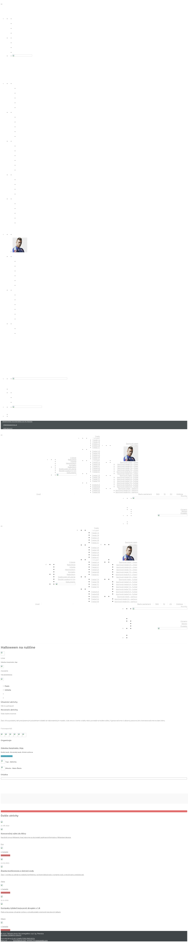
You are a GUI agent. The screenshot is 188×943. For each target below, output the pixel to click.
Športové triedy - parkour (27, 323)
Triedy (4, 78)
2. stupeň (18, 141)
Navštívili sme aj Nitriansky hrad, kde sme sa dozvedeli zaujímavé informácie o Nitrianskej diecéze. (36, 837)
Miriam (3, 919)
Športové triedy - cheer (26, 256)
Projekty (17, 402)
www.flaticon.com (19, 940)
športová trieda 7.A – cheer (31, 270)
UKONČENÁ (5, 855)
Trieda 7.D (22, 193)
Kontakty (18, 32)
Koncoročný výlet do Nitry (13, 833)
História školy (20, 28)
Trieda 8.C (22, 213)
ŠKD (3, 346)
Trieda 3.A (22, 117)
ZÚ (2, 360)
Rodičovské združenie (25, 42)
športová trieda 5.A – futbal (31, 294)
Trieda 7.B (22, 184)
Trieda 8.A (22, 203)
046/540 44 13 (7, 428)
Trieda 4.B (22, 131)
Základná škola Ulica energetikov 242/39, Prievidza (17, 421)
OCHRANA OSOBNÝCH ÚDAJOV (11, 935)
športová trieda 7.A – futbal (31, 304)
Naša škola (19, 18)
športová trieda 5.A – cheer (31, 261)
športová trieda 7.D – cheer (31, 275)
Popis (7, 686)
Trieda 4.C (22, 136)
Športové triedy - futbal (26, 289)
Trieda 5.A (22, 145)
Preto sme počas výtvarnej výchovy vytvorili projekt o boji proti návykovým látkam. (31, 912)
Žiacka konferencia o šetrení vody (17, 871)
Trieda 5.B (22, 150)
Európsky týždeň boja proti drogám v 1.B (20, 908)
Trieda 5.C (22, 155)
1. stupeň (18, 83)
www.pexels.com (41, 940)
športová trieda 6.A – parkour (33, 333)
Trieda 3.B (22, 121)
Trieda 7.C (22, 189)
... (13, 112)
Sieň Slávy (18, 234)
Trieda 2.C (22, 107)
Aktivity (17, 397)
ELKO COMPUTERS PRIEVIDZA (23, 939)
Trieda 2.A (22, 97)
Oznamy (17, 392)
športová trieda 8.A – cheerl (32, 280)
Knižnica (6, 367)
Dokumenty (19, 52)
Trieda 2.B (22, 102)
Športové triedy (10, 229)
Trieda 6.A (22, 160)
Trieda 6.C (22, 169)
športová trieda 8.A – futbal (32, 314)
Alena (3, 881)
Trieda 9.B (22, 222)
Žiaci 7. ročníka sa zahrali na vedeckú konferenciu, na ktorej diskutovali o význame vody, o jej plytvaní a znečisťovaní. (42, 875)
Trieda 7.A (22, 179)
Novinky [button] (5, 373)
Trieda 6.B (22, 165)
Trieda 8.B (22, 208)
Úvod (4, 6)
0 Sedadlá (4, 852)
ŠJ (2, 353)
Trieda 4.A (22, 126)
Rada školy (19, 37)
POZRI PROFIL (7, 756)
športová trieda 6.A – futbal (31, 299)
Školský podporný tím (25, 47)
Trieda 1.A (21, 88)
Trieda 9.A (22, 217)
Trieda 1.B (21, 92)
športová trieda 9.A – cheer (31, 285)
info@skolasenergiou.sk (10, 425)
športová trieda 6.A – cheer (31, 265)
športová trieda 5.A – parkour (33, 328)
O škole (5, 13)
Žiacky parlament (11, 339)
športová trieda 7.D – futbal (32, 309)
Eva (2, 844)
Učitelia (17, 23)
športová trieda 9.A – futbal (32, 318)
